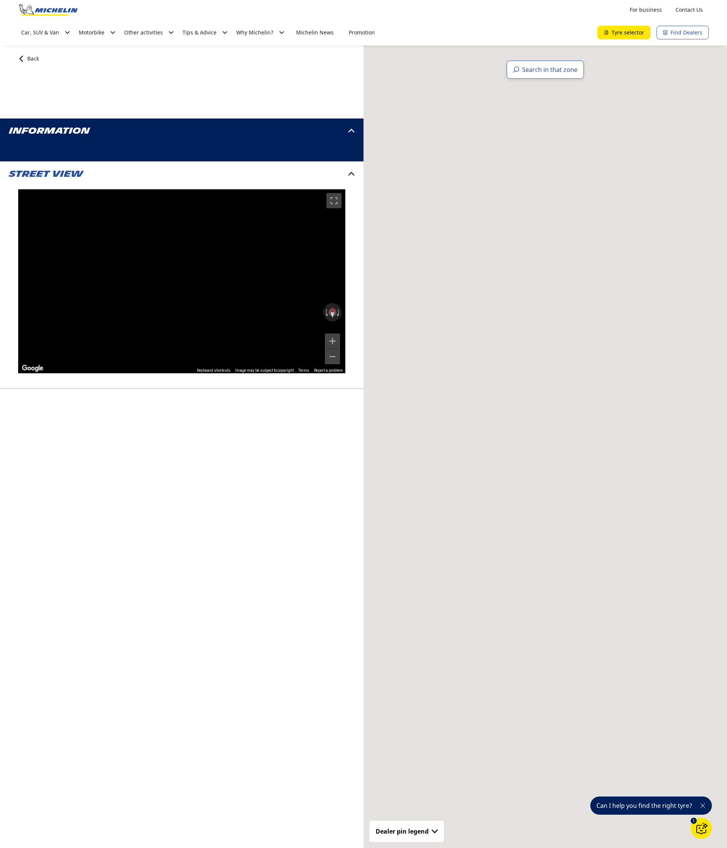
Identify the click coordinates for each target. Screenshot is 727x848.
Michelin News (315, 32)
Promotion (362, 32)
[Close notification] (702, 805)
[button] (694, 821)
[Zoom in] (332, 341)
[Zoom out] (332, 356)
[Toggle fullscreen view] (334, 200)
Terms (303, 370)
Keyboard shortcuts (214, 370)
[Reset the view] (332, 312)
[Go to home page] (48, 10)
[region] (181, 281)
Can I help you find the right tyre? (644, 805)
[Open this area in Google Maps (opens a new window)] (32, 368)
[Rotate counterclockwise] (326, 312)
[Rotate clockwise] (339, 312)
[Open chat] (701, 828)
